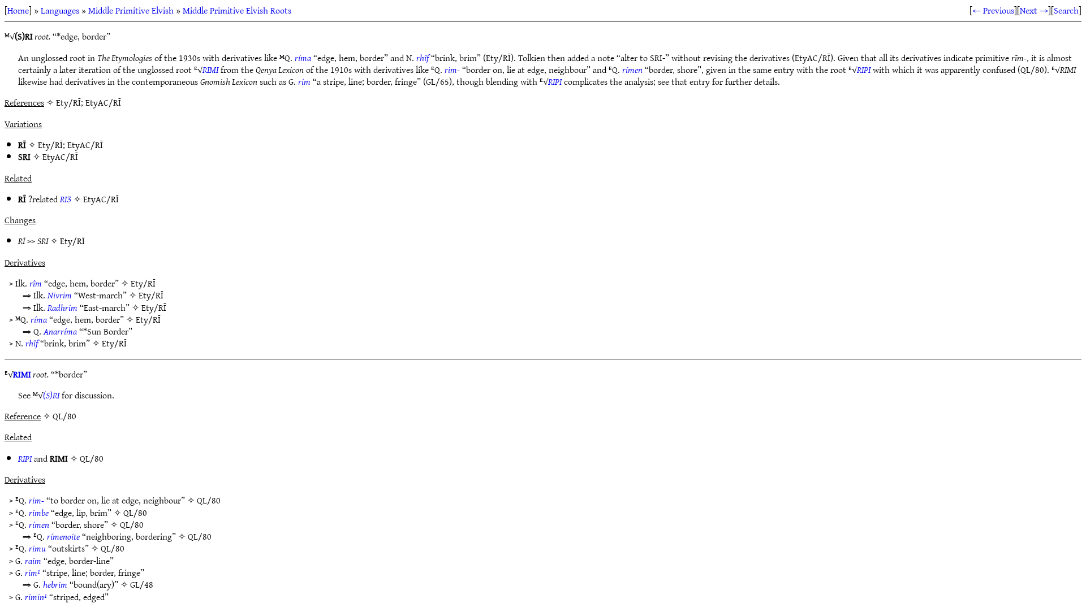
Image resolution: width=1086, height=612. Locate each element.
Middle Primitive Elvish (131, 10)
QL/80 (92, 458)
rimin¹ (36, 597)
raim (33, 560)
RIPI (863, 69)
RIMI (210, 69)
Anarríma (60, 331)
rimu (37, 548)
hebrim (55, 584)
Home (18, 10)
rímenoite (63, 536)
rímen (632, 69)
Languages (60, 10)
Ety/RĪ (50, 145)
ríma (303, 58)
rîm (35, 283)
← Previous (993, 10)
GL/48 (141, 584)
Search (1066, 10)
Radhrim (62, 307)
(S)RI (51, 395)
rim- (452, 69)
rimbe (39, 512)
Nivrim (60, 295)
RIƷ (65, 199)
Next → (1034, 10)
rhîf (422, 58)
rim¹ (32, 572)
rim (304, 81)
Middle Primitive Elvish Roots (237, 10)
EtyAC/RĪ (85, 145)
